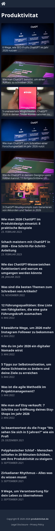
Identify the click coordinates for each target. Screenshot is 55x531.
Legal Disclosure (19, 524)
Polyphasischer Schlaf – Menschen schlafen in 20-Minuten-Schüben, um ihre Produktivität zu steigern (27, 454)
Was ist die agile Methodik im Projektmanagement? (23, 389)
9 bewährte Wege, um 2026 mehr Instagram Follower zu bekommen (27, 330)
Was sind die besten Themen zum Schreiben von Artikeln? (26, 289)
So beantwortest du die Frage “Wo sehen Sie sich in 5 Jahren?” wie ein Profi (27, 432)
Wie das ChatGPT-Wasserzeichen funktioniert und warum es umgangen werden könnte (25, 268)
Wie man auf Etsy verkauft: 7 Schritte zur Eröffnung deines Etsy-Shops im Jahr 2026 (27, 409)
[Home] (3, 3)
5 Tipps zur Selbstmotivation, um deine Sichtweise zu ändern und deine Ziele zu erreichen (26, 368)
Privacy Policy (37, 524)
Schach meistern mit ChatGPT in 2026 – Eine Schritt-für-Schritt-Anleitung (25, 246)
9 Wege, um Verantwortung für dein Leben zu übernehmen (25, 493)
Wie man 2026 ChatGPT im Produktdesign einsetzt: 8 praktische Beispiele (21, 223)
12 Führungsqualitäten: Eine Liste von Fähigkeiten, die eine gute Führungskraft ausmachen (26, 309)
